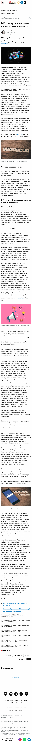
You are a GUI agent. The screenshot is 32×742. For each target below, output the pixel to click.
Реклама (24, 700)
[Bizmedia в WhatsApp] (24, 739)
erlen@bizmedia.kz (19, 734)
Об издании (9, 700)
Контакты (19, 702)
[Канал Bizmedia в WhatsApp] (11, 694)
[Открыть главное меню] (29, 2)
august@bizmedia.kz (11, 34)
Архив (12, 702)
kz (25, 2)
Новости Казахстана (7, 13)
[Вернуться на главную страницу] (29, 18)
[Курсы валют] (18, 2)
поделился (21, 299)
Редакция (17, 700)
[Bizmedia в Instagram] (20, 739)
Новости (12, 10)
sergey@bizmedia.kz (25, 733)
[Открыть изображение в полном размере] (16, 55)
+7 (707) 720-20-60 (16, 733)
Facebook (20, 134)
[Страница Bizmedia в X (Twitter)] (26, 694)
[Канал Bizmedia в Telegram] (16, 694)
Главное (3, 10)
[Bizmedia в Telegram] (29, 739)
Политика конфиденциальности (16, 708)
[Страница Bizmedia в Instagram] (5, 694)
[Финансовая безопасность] (12, 2)
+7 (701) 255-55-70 (10, 734)
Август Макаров (11, 31)
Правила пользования (16, 710)
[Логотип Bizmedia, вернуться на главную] (2, 2)
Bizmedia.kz (4, 44)
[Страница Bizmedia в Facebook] (21, 694)
